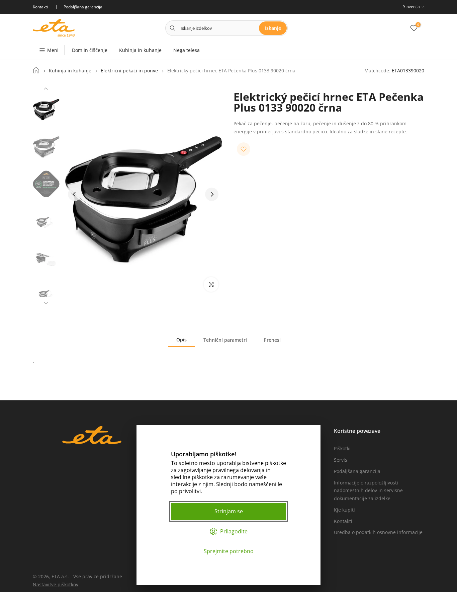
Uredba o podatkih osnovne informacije (378, 532)
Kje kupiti (344, 510)
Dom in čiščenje (89, 50)
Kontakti (343, 521)
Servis (340, 460)
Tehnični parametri (225, 340)
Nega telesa (186, 50)
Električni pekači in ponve (129, 70)
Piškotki (342, 448)
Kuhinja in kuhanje (140, 50)
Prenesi (272, 340)
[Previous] (45, 89)
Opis (181, 339)
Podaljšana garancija (357, 471)
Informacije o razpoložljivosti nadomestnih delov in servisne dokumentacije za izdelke (368, 490)
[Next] (45, 302)
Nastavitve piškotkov (55, 584)
